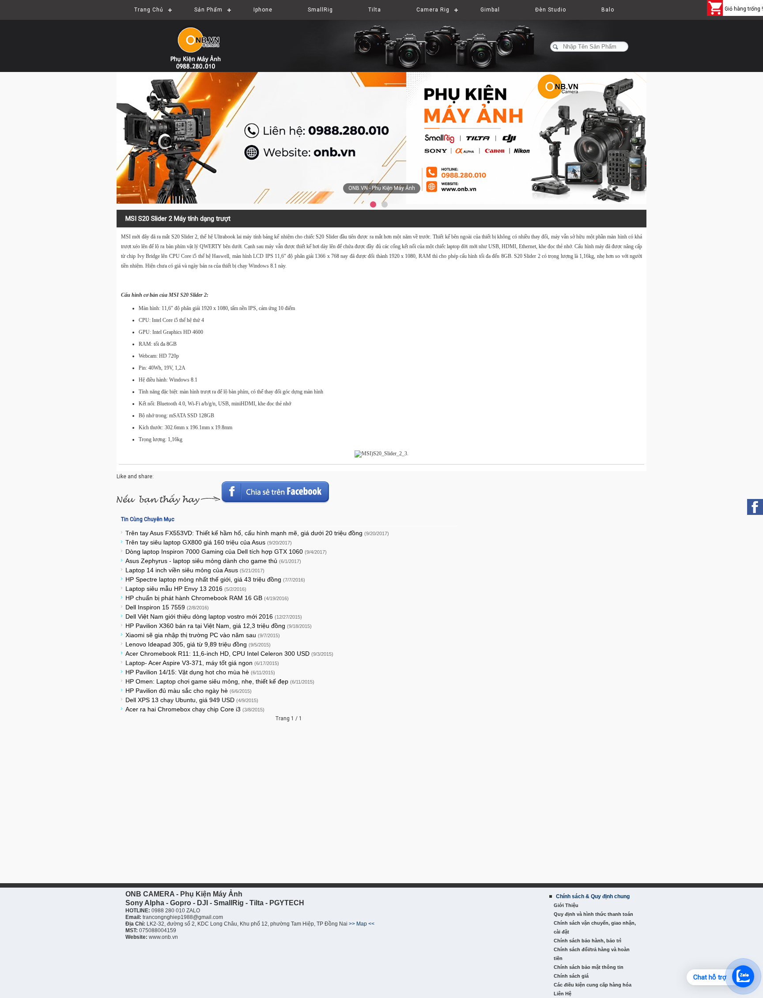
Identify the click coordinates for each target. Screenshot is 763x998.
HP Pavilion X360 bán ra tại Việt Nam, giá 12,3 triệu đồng (218, 625)
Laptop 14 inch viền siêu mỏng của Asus (194, 570)
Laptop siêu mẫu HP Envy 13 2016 (185, 588)
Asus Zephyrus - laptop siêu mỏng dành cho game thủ (213, 560)
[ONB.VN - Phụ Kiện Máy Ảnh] (381, 138)
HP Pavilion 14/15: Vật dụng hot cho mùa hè (200, 672)
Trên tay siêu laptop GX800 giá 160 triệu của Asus (208, 542)
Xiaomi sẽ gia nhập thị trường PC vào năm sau (202, 635)
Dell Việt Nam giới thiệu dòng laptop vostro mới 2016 (213, 616)
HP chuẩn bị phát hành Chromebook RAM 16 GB (207, 597)
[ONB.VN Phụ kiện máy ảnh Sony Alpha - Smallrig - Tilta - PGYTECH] (205, 42)
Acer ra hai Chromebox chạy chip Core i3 (194, 709)
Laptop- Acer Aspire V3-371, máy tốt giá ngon (202, 662)
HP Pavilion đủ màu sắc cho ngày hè (188, 690)
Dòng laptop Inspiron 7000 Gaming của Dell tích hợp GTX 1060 (226, 551)
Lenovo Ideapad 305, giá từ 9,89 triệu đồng (198, 644)
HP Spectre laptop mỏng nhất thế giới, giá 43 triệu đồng (215, 579)
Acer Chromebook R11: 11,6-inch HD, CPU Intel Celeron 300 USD (229, 653)
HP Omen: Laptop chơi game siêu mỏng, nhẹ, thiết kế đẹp (219, 681)
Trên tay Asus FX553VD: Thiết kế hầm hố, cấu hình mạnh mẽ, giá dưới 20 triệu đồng (257, 533)
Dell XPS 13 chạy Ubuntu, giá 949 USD (191, 699)
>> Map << (361, 924)
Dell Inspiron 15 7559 (167, 607)
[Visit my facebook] (755, 507)
